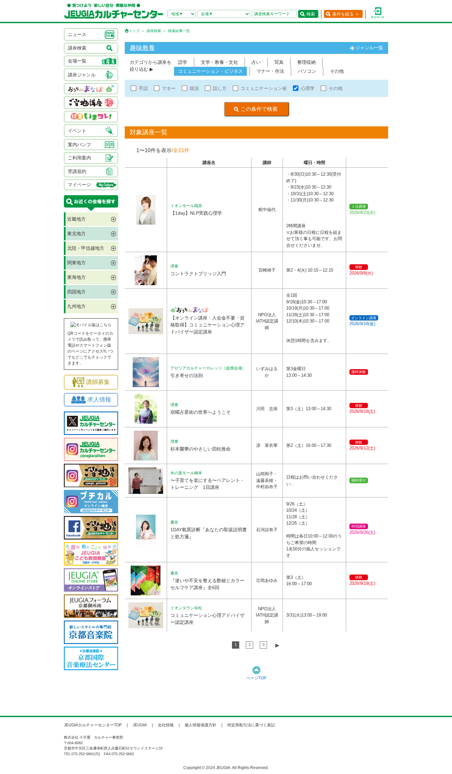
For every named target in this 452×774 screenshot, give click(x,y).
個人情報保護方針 (200, 725)
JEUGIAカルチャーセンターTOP (93, 725)
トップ (134, 31)
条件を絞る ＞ (345, 14)
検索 (310, 14)
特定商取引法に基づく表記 (251, 725)
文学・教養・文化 (219, 62)
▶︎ (277, 645)
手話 (143, 88)
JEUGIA (140, 725)
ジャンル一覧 (369, 47)
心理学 (308, 88)
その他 (337, 71)
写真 (279, 62)
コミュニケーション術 (264, 88)
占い (256, 62)
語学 (182, 62)
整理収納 (306, 62)
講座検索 (154, 31)
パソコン (307, 71)
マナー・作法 (270, 71)
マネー (169, 88)
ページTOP (256, 678)
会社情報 (166, 725)
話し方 (220, 88)
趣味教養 (142, 47)
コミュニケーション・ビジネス (210, 71)
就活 (194, 88)
